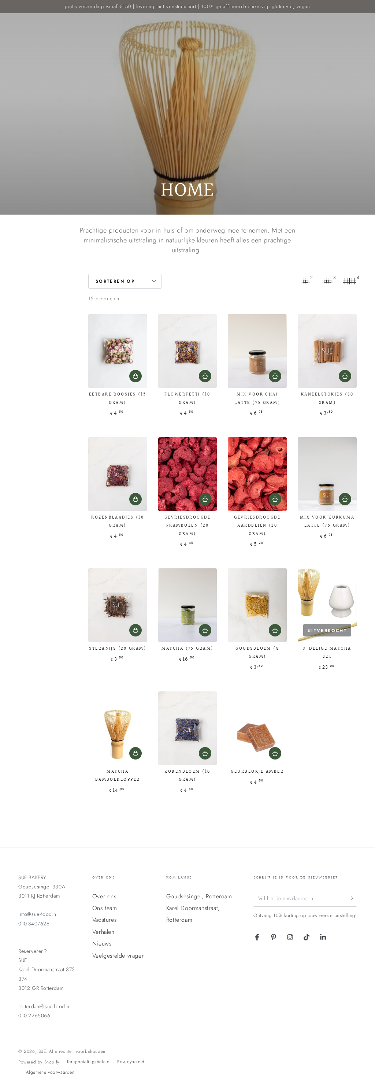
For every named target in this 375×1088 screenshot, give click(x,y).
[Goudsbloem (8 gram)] (257, 605)
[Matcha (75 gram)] (187, 605)
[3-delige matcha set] (327, 605)
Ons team (104, 908)
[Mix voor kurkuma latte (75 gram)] (327, 474)
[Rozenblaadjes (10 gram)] (117, 474)
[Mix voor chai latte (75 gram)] (257, 351)
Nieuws (102, 943)
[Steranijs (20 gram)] (117, 605)
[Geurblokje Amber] (257, 728)
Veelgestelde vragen (118, 955)
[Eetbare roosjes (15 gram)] (117, 351)
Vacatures (104, 920)
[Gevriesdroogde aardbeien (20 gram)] (257, 474)
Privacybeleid (131, 1062)
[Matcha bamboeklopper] (117, 728)
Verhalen (103, 932)
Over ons (104, 896)
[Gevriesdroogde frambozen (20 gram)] (187, 474)
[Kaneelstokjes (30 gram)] (327, 351)
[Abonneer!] (352, 898)
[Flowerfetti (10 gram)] (187, 351)
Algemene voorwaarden (50, 1072)
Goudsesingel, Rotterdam (199, 896)
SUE (42, 1051)
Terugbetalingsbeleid (88, 1062)
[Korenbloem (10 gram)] (187, 728)
